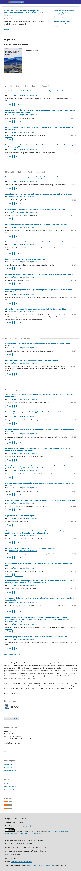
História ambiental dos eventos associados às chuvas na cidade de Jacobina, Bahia (35, 209)
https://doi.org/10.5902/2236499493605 (23, 585)
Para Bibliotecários (10, 771)
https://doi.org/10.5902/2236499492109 (23, 212)
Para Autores (8, 767)
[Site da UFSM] (12, 710)
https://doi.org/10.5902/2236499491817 (23, 227)
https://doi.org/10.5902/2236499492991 (23, 417)
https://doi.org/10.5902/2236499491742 (23, 518)
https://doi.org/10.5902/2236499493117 (23, 639)
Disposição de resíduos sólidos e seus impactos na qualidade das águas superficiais (35, 309)
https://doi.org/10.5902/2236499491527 (23, 312)
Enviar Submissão (12, 719)
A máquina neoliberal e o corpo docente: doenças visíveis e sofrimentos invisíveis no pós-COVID (40, 500)
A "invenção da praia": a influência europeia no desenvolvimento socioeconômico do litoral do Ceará (23, 12)
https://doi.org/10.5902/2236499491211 (23, 132)
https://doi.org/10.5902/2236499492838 (23, 149)
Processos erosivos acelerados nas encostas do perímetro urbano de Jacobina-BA (34, 242)
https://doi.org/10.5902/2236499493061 (23, 536)
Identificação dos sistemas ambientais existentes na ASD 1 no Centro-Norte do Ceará (36, 225)
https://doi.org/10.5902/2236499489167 (23, 262)
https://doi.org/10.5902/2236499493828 (23, 363)
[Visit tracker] (5, 752)
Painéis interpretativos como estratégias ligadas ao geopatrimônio (64, 13)
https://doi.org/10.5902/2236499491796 (23, 624)
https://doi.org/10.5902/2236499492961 (23, 568)
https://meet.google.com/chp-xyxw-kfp (40, 865)
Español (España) (10, 786)
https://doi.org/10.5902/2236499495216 (23, 115)
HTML (20, 104)
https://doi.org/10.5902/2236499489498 (23, 181)
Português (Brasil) (10, 789)
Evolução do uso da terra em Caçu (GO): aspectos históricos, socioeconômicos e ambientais (38, 194)
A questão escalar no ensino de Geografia (20, 516)
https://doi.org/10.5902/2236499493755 (23, 434)
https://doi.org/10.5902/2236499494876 (23, 551)
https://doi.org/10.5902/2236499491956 (23, 294)
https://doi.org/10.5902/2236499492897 (23, 488)
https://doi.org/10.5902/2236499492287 (23, 348)
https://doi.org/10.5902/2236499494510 (23, 453)
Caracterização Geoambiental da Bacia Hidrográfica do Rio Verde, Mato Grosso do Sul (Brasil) (39, 274)
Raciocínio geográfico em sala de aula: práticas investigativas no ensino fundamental (36, 637)
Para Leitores (8, 764)
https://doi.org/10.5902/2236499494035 (23, 95)
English (6, 783)
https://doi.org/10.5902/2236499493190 (23, 245)
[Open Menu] (4, 2)
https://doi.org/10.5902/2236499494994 (23, 399)
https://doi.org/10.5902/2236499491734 (23, 197)
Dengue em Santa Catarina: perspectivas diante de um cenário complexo (31, 360)
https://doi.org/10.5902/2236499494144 (23, 503)
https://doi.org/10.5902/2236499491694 (23, 277)
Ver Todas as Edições (11, 655)
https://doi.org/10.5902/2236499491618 (23, 471)
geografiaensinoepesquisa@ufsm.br (24, 826)
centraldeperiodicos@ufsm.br (21, 862)
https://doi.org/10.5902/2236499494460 (23, 603)
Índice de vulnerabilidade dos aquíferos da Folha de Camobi (27, 259)
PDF (9, 104)
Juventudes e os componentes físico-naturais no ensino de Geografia (30, 548)
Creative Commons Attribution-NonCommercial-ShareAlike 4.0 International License (37, 832)
